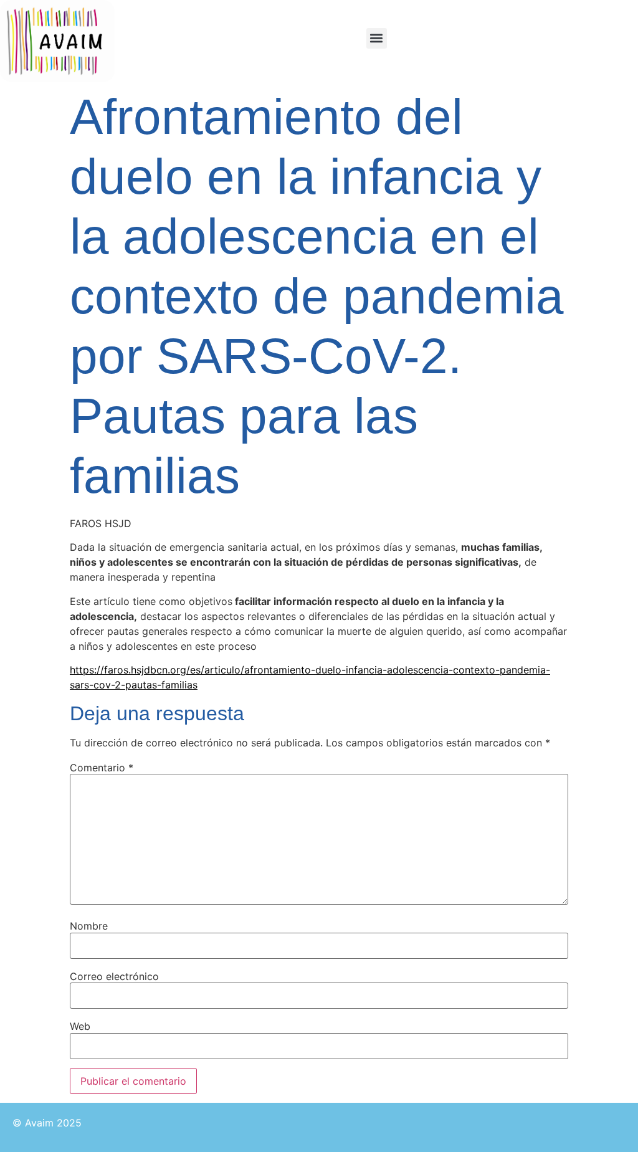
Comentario (101, 768)
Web (80, 1026)
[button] (376, 38)
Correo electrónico (114, 976)
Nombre (89, 926)
